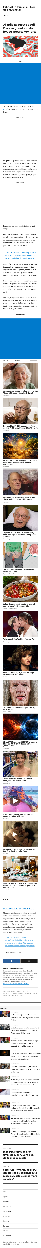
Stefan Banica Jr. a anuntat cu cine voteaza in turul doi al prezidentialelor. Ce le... (25, 1017)
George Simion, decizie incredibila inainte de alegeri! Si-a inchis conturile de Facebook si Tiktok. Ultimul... (25, 1108)
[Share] (11, 961)
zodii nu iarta (19, 995)
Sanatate (6, 1226)
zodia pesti (6, 995)
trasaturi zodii (22, 993)
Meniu (6, 15)
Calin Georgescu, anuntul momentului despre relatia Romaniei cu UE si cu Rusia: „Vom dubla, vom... (25, 1030)
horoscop (14, 993)
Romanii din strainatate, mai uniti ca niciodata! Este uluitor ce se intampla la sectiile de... (25, 1069)
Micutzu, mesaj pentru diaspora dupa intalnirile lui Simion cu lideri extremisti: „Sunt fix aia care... (24, 1043)
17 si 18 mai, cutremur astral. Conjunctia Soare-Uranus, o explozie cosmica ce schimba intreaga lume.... (26, 1056)
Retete (6, 1221)
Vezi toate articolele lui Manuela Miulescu (16, 983)
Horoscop (6, 993)
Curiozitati (7, 1211)
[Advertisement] (20, 83)
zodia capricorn (32, 993)
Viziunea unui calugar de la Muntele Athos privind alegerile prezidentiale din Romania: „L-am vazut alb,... (25, 1134)
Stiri (4, 1192)
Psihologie (7, 1206)
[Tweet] (29, 961)
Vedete (6, 1202)
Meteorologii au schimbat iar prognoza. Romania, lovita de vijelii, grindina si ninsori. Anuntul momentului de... (25, 1082)
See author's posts (13, 953)
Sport (5, 1197)
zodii (5, 109)
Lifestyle (6, 1216)
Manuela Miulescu (19, 908)
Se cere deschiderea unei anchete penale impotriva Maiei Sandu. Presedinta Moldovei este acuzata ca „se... (25, 1121)
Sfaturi (5, 1231)
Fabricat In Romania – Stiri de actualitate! (19, 8)
